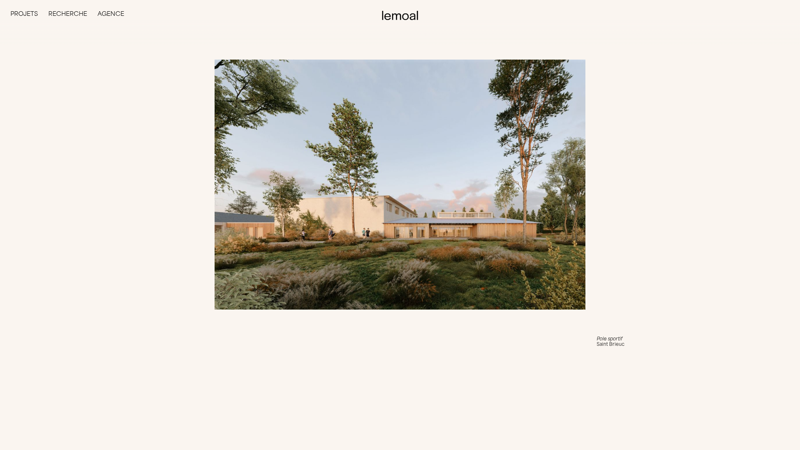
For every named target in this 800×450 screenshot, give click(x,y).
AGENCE (111, 13)
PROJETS (24, 13)
